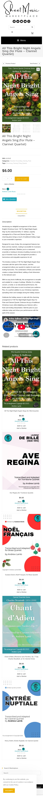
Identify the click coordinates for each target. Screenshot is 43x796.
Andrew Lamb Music (9, 191)
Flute (29, 161)
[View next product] (39, 63)
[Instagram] (28, 21)
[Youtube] (25, 21)
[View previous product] (3, 63)
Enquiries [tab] (21, 216)
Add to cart (22, 179)
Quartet (24, 163)
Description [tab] (21, 211)
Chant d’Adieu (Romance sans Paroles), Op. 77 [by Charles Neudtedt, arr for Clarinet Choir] (21, 658)
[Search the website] (21, 27)
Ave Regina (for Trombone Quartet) (21, 493)
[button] (38, 69)
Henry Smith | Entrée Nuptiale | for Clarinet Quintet (21, 741)
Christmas (9, 163)
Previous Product (10, 63)
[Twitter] (17, 21)
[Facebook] (14, 21)
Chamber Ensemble (16, 161)
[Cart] (32, 33)
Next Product (33, 63)
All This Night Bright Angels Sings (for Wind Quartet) (21, 411)
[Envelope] (21, 21)
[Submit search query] (32, 27)
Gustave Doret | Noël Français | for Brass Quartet (21, 575)
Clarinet (25, 161)
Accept (9, 790)
